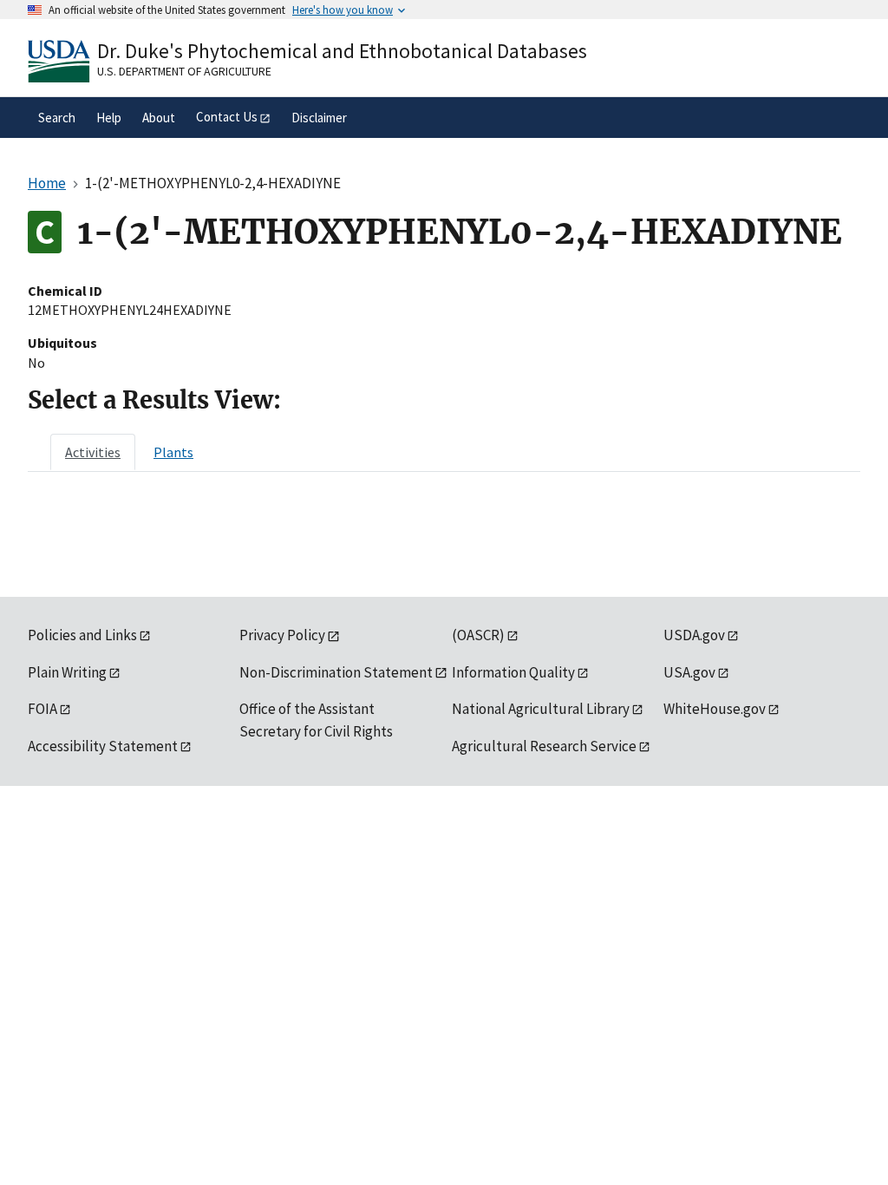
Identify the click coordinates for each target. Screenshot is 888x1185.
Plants (173, 452)
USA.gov (689, 672)
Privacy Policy (282, 635)
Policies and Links (82, 635)
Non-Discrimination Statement (336, 672)
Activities (93, 452)
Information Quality (513, 672)
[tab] (93, 452)
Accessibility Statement (103, 746)
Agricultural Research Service (544, 746)
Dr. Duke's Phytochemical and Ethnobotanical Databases (342, 50)
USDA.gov (694, 635)
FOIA (42, 708)
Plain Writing (67, 672)
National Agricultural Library (541, 708)
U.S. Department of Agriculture (184, 71)
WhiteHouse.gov (714, 708)
